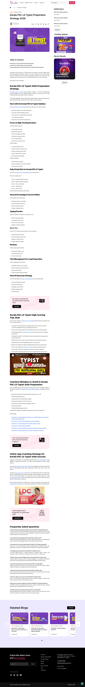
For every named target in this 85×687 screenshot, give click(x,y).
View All (57, 29)
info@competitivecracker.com (64, 663)
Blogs (14, 7)
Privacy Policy (60, 666)
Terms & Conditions (61, 668)
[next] (78, 624)
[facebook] (11, 675)
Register (72, 2)
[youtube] (21, 675)
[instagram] (14, 675)
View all (71, 607)
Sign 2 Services (44, 665)
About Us (43, 654)
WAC (74, 684)
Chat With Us (17, 518)
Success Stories (44, 659)
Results (42, 661)
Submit (33, 664)
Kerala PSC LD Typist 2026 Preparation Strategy (22, 63)
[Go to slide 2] (43, 640)
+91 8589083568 (61, 660)
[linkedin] (17, 675)
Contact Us (43, 670)
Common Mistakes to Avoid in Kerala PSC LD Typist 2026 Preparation (27, 67)
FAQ (42, 668)
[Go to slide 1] (41, 640)
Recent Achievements (46, 656)
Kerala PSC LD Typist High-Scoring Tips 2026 (21, 65)
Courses (22, 2)
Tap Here (16, 306)
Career (42, 663)
